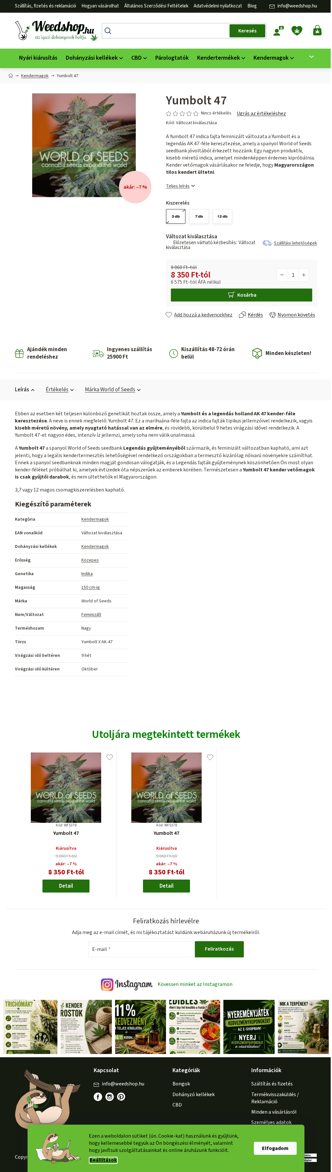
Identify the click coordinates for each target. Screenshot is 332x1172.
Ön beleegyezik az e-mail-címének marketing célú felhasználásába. (199, 633)
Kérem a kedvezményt (199, 611)
